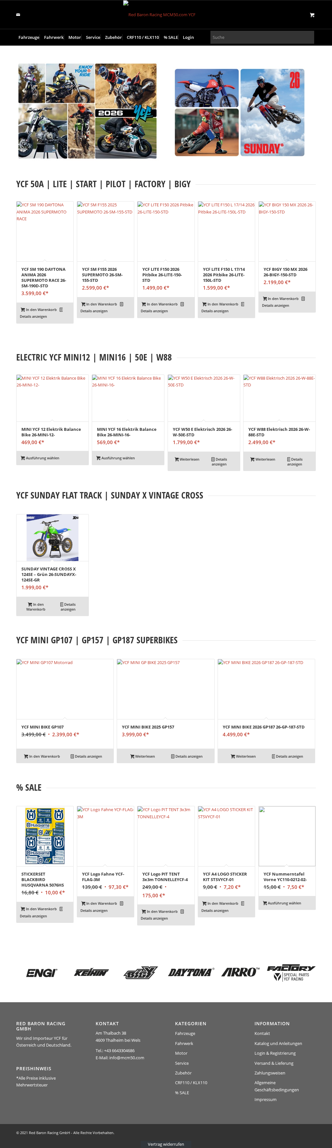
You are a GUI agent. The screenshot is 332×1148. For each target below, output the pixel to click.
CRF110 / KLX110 (191, 1082)
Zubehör (183, 1073)
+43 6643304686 (119, 1050)
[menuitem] (29, 37)
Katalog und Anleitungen (278, 1043)
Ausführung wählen (42, 457)
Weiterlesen (189, 459)
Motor (181, 1053)
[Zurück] (26, 855)
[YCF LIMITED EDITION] (88, 111)
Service (182, 1063)
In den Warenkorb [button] (41, 309)
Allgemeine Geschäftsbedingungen (277, 1086)
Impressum (266, 1099)
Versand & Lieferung (274, 1063)
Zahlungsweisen (270, 1073)
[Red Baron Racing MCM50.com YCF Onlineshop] (166, 14)
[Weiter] (306, 855)
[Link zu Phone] (28, 14)
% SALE (182, 1093)
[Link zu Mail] (18, 14)
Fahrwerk (184, 1043)
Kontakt (262, 1033)
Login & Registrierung (275, 1053)
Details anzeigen (33, 316)
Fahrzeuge (185, 1033)
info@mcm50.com (126, 1058)
